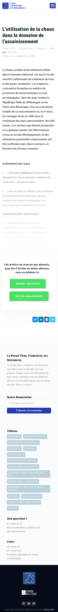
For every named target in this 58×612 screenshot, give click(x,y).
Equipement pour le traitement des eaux (26, 473)
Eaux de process (16, 454)
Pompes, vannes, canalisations (24, 502)
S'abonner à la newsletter (29, 410)
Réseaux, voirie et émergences (23, 481)
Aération (12, 508)
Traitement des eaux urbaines (23, 442)
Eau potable (14, 436)
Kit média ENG (14, 550)
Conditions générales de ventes (22, 554)
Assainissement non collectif (23, 466)
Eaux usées (13, 496)
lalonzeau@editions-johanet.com (23, 527)
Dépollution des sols (35, 436)
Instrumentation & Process (22, 460)
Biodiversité (14, 448)
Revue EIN (49, 609)
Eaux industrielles (31, 496)
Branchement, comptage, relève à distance (25, 488)
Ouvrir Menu (53, 5)
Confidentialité (14, 558)
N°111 (32, 48)
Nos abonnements (16, 531)
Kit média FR (13, 546)
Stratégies (29, 448)
